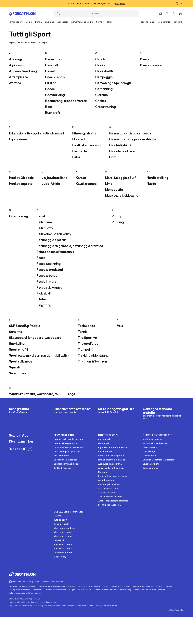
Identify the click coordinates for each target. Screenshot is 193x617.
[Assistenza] (167, 13)
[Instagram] (30, 449)
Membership (164, 22)
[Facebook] (11, 449)
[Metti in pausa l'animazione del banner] (177, 3)
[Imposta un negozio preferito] (160, 13)
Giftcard (178, 22)
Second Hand (147, 22)
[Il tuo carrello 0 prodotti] (180, 13)
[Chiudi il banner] (181, 3)
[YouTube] (23, 449)
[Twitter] (17, 449)
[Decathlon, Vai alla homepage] (22, 14)
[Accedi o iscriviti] (173, 13)
